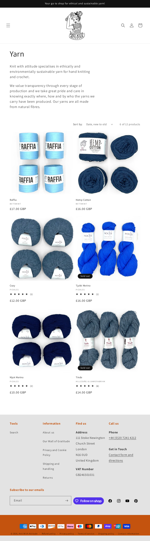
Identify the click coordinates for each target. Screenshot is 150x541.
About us (48, 432)
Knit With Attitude (28, 533)
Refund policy (49, 533)
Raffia (13, 200)
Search (14, 432)
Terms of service (86, 533)
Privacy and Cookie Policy (55, 452)
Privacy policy (67, 533)
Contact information (128, 533)
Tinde (79, 377)
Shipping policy (106, 533)
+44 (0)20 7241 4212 (122, 438)
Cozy (12, 285)
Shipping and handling (51, 466)
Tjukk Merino (83, 285)
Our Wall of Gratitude (56, 441)
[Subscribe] (66, 500)
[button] (8, 25)
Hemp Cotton (83, 200)
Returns (48, 477)
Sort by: (77, 124)
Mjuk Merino (17, 377)
